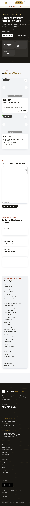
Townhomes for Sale (9, 291)
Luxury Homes (7, 341)
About (3, 462)
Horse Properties (8, 319)
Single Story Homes (9, 365)
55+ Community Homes (10, 296)
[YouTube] (6, 496)
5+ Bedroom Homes (9, 351)
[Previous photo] (3, 87)
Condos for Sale (8, 286)
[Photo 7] (20, 96)
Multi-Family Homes (9, 289)
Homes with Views (8, 315)
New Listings (7, 361)
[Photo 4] (14, 96)
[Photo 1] (9, 96)
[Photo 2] (11, 96)
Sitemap (4, 470)
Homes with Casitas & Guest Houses (13, 303)
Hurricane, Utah (16, 14)
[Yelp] (9, 496)
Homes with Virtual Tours (10, 317)
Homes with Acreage (9, 356)
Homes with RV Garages (10, 308)
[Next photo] (26, 87)
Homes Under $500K (9, 339)
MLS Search (5, 444)
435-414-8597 (9, 407)
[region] (15, 184)
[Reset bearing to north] (26, 173)
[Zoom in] (26, 168)
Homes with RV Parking (9, 310)
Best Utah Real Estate (10, 502)
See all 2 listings (7, 35)
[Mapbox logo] (5, 202)
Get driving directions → (9, 206)
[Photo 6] (18, 96)
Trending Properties (7, 449)
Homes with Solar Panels (10, 312)
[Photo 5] (16, 96)
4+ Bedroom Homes (9, 349)
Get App (20, 2)
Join (26, 2)
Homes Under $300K (9, 336)
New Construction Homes (10, 358)
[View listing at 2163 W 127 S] (15, 124)
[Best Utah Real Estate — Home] (6, 2)
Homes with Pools (8, 305)
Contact (4, 465)
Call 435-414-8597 (21, 35)
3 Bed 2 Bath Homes (9, 346)
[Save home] (25, 80)
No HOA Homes (8, 363)
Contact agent (22, 110)
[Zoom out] (26, 170)
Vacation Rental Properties (10, 331)
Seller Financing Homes (9, 329)
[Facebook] (3, 496)
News (3, 467)
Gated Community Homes (10, 298)
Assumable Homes (8, 324)
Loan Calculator (6, 454)
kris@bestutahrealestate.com (13, 409)
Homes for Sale (6, 447)
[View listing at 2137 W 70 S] (15, 88)
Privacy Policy (5, 472)
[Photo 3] (12, 96)
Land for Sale (5, 452)
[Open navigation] (3, 2)
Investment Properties (9, 327)
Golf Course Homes (9, 301)
